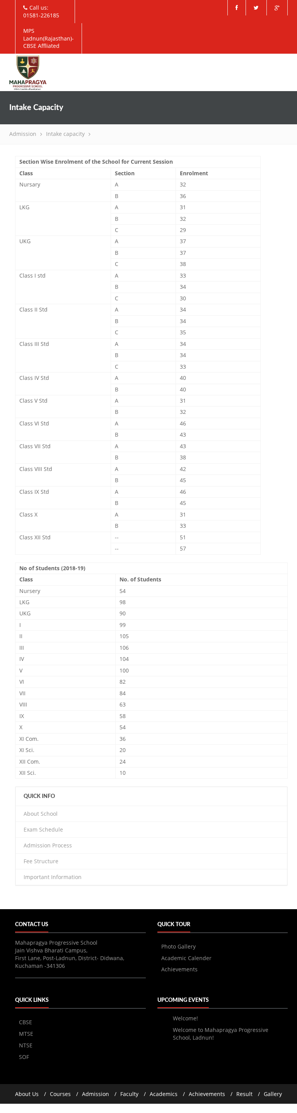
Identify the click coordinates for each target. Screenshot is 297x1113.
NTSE (25, 1045)
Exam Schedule (43, 829)
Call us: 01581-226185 (41, 11)
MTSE (26, 1033)
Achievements (179, 969)
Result (244, 1094)
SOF (24, 1056)
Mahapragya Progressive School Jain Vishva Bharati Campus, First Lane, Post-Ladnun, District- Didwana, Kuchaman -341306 (69, 954)
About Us (27, 1094)
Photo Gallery (178, 946)
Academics (164, 1094)
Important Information (53, 877)
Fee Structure (41, 861)
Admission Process (48, 845)
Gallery (273, 1094)
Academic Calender (186, 958)
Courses (60, 1094)
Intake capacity (65, 133)
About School (41, 813)
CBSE (25, 1022)
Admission (22, 133)
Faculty (129, 1094)
